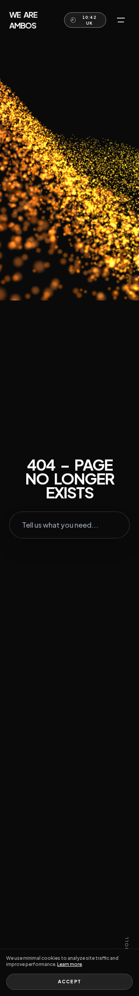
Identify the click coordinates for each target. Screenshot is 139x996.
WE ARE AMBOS (23, 20)
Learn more (69, 964)
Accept (69, 981)
